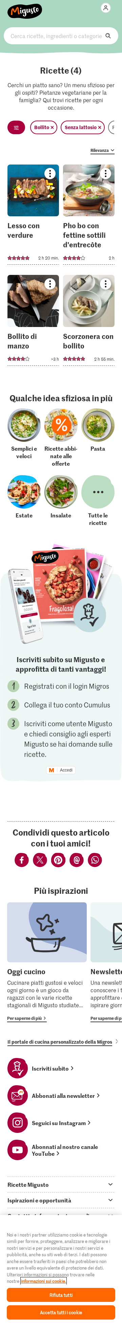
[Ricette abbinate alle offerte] (61, 437)
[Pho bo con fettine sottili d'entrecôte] (89, 217)
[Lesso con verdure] (33, 217)
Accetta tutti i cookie (61, 1312)
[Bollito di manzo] (33, 322)
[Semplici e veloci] (24, 437)
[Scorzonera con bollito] (89, 322)
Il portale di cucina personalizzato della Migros (59, 1041)
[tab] (61, 1184)
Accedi (66, 770)
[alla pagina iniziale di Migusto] (24, 7)
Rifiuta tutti (61, 1295)
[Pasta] (98, 437)
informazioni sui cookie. (43, 1281)
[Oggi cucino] (47, 962)
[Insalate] (61, 500)
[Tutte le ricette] (98, 500)
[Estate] (24, 500)
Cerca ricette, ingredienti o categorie (61, 35)
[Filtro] (16, 127)
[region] (61, 1269)
